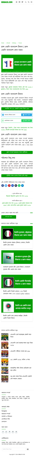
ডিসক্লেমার (4, 411)
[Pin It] (9, 185)
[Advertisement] (17, 23)
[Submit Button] (28, 449)
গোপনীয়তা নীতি (6, 419)
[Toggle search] (28, 2)
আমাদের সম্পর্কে (6, 414)
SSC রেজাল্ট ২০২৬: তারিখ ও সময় (20, 360)
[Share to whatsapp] (19, 185)
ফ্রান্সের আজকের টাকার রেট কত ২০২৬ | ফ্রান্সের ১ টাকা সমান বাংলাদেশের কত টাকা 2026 (17, 88)
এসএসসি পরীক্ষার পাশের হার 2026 (20, 351)
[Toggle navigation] (31, 2)
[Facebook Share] (2, 185)
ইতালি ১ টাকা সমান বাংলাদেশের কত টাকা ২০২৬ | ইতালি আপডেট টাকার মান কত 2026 (17, 129)
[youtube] (19, 2)
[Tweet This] (6, 185)
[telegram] (22, 2)
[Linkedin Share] (12, 185)
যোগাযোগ (4, 422)
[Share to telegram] (22, 185)
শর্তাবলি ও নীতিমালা (7, 416)
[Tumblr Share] (16, 185)
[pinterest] (9, 432)
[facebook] (3, 432)
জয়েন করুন (27, 115)
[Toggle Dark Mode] (25, 2)
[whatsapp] (16, 2)
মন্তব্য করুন (9, 217)
